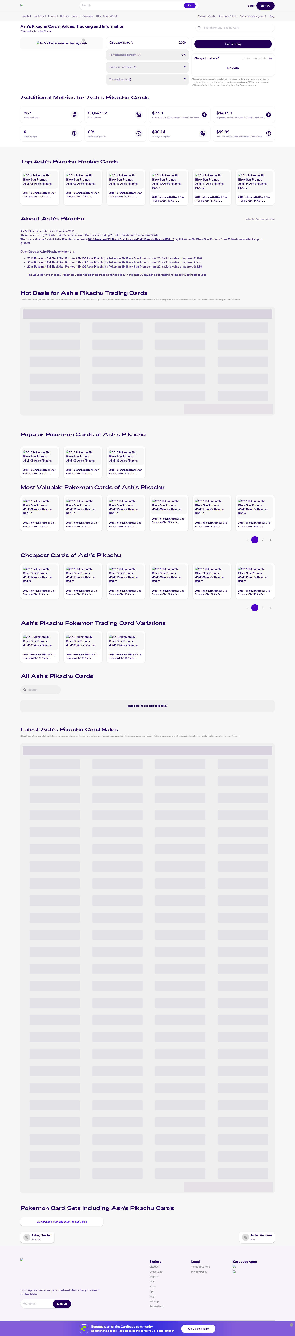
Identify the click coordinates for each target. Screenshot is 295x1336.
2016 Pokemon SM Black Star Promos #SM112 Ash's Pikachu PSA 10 (131, 239)
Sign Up (265, 5)
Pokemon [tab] (88, 16)
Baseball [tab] (26, 16)
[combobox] (131, 5)
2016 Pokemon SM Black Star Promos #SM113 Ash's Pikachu (65, 262)
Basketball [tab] (40, 16)
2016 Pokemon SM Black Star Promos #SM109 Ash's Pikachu (65, 266)
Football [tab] (53, 16)
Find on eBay (233, 44)
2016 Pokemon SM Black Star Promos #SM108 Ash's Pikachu (65, 258)
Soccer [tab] (76, 16)
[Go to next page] (270, 539)
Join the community (198, 1328)
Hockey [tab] (64, 16)
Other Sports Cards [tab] (107, 16)
